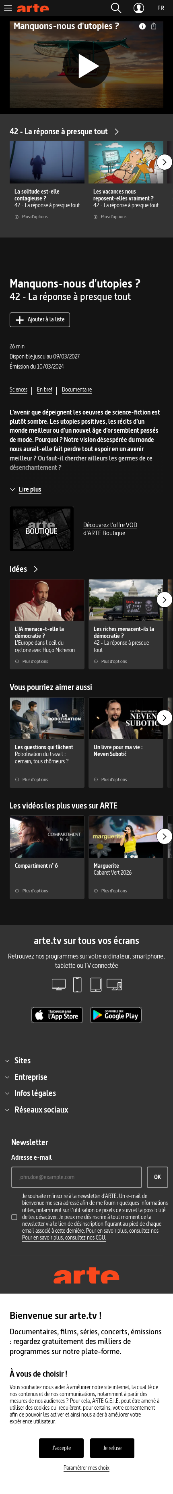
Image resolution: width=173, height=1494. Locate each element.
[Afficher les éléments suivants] (165, 162)
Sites (22, 1060)
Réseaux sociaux (41, 1110)
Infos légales (35, 1093)
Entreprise (30, 1077)
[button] (116, 8)
